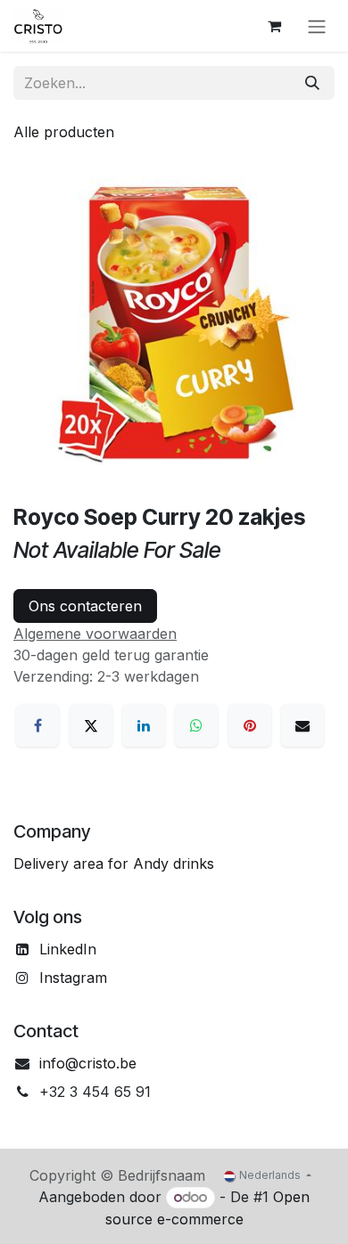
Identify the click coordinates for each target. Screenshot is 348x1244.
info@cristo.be (88, 1063)
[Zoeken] (312, 83)
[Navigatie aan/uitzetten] (317, 26)
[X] (91, 725)
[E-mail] (302, 725)
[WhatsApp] (196, 725)
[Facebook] (37, 725)
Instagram (73, 977)
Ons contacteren (85, 606)
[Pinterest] (249, 725)
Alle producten (63, 132)
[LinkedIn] (143, 725)
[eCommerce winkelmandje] (274, 26)
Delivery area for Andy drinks (113, 863)
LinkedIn (67, 949)
